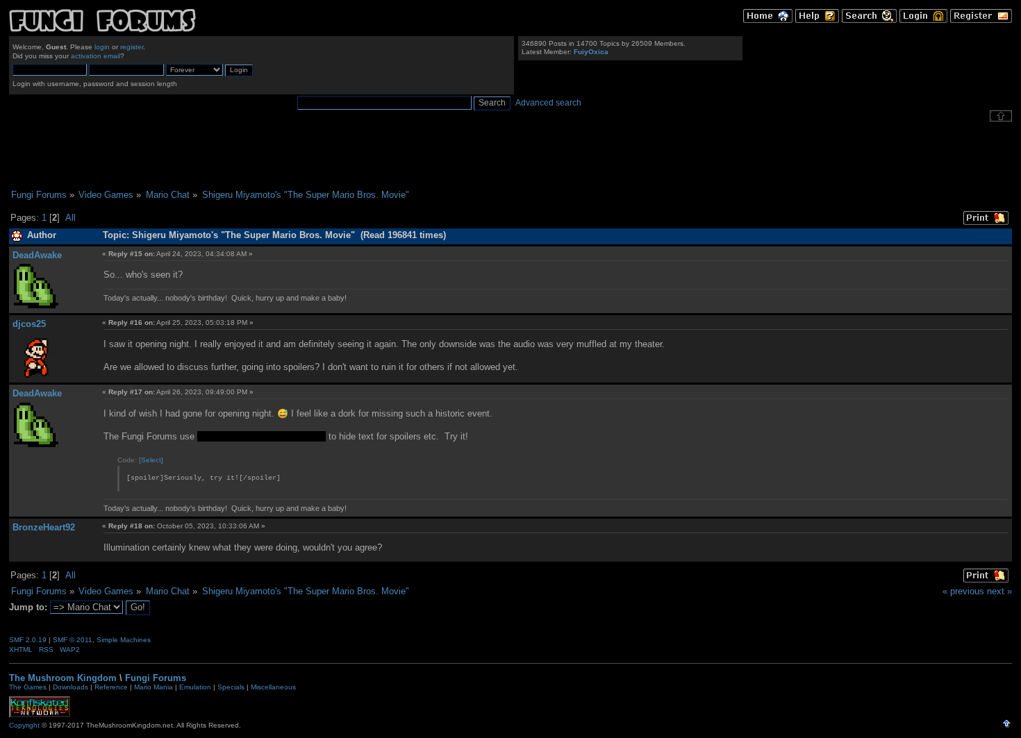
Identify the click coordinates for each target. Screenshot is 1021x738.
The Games (28, 687)
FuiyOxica (591, 52)
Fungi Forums (155, 678)
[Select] (151, 460)
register (131, 47)
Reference (111, 687)
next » (999, 591)
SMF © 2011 (72, 640)
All (70, 217)
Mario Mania (153, 687)
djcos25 (29, 324)
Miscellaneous (273, 687)
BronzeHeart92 (44, 527)
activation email (95, 56)
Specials (230, 687)
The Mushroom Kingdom (63, 678)
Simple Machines (271, 436)
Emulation (195, 687)
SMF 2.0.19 (28, 640)
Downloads (70, 687)
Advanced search (548, 103)
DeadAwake (37, 255)
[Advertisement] (510, 155)
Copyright (24, 725)
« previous (963, 591)
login (102, 47)
